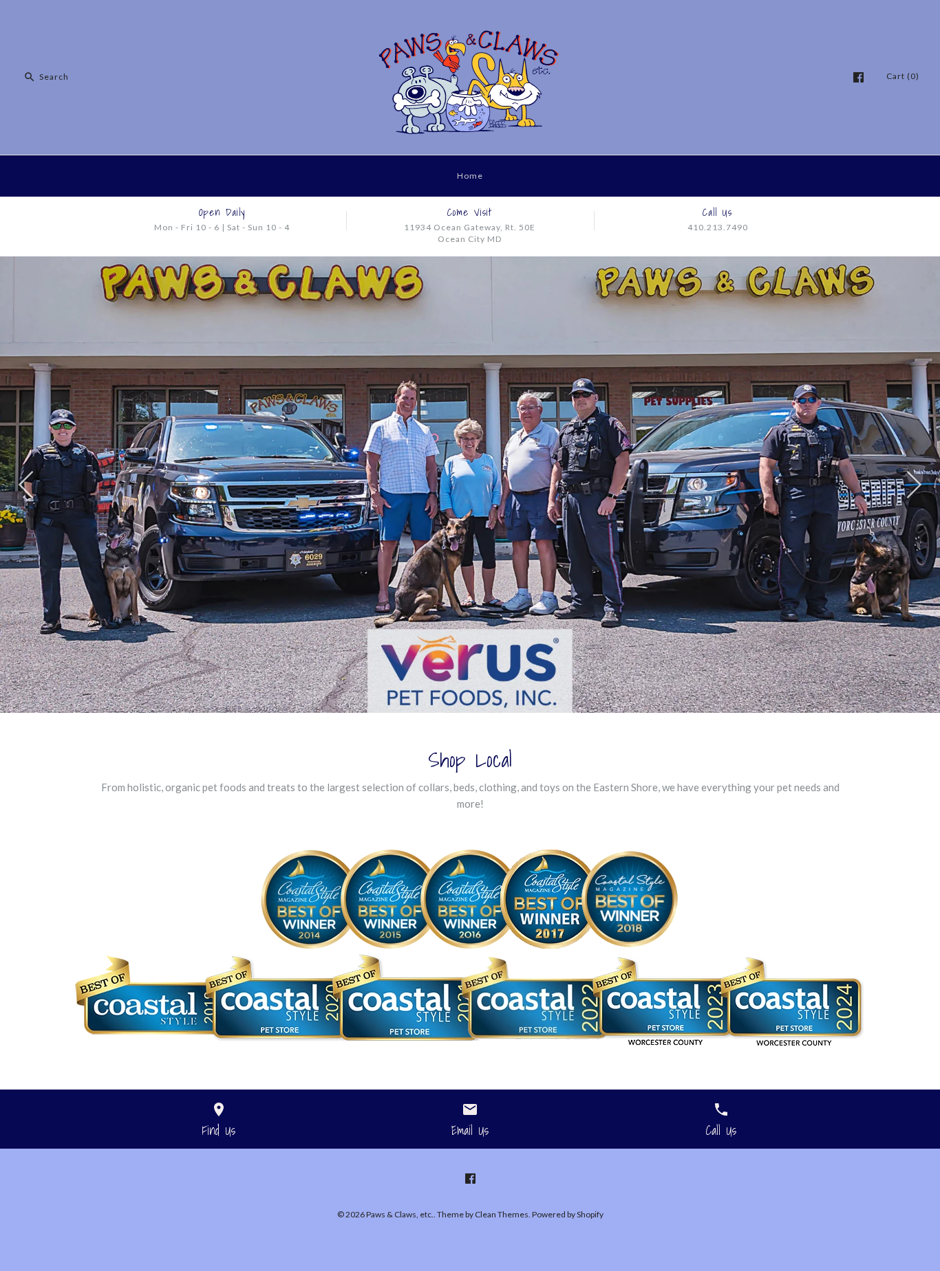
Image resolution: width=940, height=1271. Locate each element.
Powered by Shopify (567, 1214)
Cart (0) (902, 76)
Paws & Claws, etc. (400, 1214)
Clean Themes (501, 1214)
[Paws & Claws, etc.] (470, 22)
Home (470, 175)
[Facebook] (858, 77)
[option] (470, 484)
